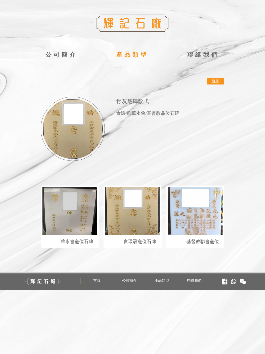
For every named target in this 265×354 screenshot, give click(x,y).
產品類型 (132, 54)
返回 (215, 81)
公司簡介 (62, 54)
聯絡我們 (203, 54)
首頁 (96, 280)
